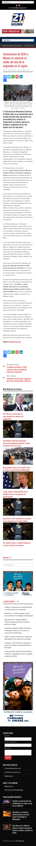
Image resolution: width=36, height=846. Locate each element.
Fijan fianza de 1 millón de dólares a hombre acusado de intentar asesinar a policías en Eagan (17, 621)
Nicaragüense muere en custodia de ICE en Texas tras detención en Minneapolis (16, 468)
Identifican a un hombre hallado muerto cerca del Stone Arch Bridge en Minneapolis (20, 815)
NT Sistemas (20, 841)
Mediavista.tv (8, 776)
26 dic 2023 (12, 70)
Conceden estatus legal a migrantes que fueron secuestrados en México (19, 379)
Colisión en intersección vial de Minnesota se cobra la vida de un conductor (22, 803)
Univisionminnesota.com (12, 772)
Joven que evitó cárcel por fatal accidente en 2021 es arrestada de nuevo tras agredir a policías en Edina (18, 653)
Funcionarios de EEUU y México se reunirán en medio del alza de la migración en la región (15, 60)
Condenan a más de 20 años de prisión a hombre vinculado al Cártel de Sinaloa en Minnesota (17, 645)
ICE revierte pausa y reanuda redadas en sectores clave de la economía (17, 544)
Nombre (7, 736)
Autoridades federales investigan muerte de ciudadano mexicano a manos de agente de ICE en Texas (16, 443)
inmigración (24, 70)
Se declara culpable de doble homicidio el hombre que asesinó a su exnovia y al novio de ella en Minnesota (17, 630)
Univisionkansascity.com (12, 768)
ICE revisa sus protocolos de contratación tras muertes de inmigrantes (13, 416)
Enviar (8, 758)
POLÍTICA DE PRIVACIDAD (13, 790)
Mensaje (7, 748)
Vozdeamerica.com (14, 341)
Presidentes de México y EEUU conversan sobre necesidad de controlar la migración (17, 369)
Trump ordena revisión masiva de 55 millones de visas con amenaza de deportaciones (15, 494)
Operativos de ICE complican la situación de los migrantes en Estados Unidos (17, 519)
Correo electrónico (10, 742)
